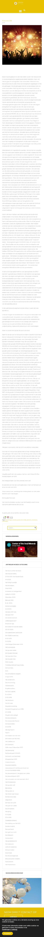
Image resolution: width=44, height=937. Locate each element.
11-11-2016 (8, 814)
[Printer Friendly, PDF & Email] (8, 517)
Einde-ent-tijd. (9, 623)
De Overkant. (9, 744)
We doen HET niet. (10, 612)
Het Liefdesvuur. (10, 741)
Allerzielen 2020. (10, 597)
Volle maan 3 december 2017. (14, 747)
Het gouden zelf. (10, 785)
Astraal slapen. (9, 585)
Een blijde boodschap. (12, 635)
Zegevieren (8, 800)
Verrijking (8, 811)
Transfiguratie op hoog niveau (14, 665)
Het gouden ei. (9, 791)
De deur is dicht (10, 826)
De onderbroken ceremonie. (13, 632)
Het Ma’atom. (9, 700)
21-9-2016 (8, 817)
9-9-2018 (8, 712)
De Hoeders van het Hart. (13, 735)
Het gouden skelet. (11, 650)
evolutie (14, 520)
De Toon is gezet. (10, 691)
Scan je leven (9, 861)
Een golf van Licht (10, 832)
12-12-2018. (8, 697)
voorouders (5, 521)
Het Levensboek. (10, 647)
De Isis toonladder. (10, 606)
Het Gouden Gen (10, 659)
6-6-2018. (8, 727)
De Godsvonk (9, 844)
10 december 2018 (7, 20)
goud (18, 520)
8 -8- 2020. (8, 603)
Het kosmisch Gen (10, 656)
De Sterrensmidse (10, 797)
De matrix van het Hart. (12, 738)
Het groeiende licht (11, 841)
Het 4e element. (10, 679)
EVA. (6, 671)
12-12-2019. (8, 638)
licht (22, 520)
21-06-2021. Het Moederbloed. (14, 576)
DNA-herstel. (9, 662)
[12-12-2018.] (22, 45)
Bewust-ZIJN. (9, 600)
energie (10, 520)
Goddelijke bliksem (11, 820)
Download (8, 853)
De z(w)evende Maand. (12, 721)
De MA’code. (9, 703)
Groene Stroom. (10, 762)
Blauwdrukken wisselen (12, 859)
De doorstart (9, 838)
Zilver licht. (8, 588)
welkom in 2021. (10, 594)
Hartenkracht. (9, 685)
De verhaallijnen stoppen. (13, 674)
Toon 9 (7, 732)
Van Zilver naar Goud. (12, 794)
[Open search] (24, 10)
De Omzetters (9, 808)
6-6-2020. (8, 609)
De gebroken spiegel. (11, 715)
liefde (24, 520)
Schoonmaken (9, 850)
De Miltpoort (9, 835)
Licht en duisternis (10, 847)
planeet (29, 520)
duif (6, 520)
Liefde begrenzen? (10, 621)
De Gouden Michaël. (11, 653)
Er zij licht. (8, 694)
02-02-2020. (9, 629)
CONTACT (13, 917)
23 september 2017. (11, 759)
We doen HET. (9, 615)
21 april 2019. (9, 677)
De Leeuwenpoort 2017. (12, 776)
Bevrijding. (8, 788)
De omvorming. (10, 682)
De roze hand (9, 829)
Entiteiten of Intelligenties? (13, 591)
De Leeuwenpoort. (11, 718)
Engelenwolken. (10, 688)
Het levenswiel (9, 750)
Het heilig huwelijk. (11, 582)
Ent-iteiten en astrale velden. (14, 626)
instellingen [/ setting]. (9, 929)
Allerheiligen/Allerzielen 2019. (14, 644)
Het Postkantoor (10, 864)
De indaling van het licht (12, 823)
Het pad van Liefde (11, 805)
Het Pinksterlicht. (10, 782)
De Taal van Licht (10, 802)
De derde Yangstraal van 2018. (14, 709)
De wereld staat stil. (11, 618)
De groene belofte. (10, 765)
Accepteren (7, 933)
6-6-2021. (8, 579)
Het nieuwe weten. (11, 573)
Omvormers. (9, 668)
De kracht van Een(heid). (13, 756)
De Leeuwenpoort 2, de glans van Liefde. (17, 773)
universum (34, 520)
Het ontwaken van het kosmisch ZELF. (17, 779)
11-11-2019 (8, 641)
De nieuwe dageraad (11, 856)
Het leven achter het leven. (13, 571)
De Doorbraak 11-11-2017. (12, 753)
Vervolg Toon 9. (10, 730)
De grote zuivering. (11, 706)
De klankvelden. (10, 724)
